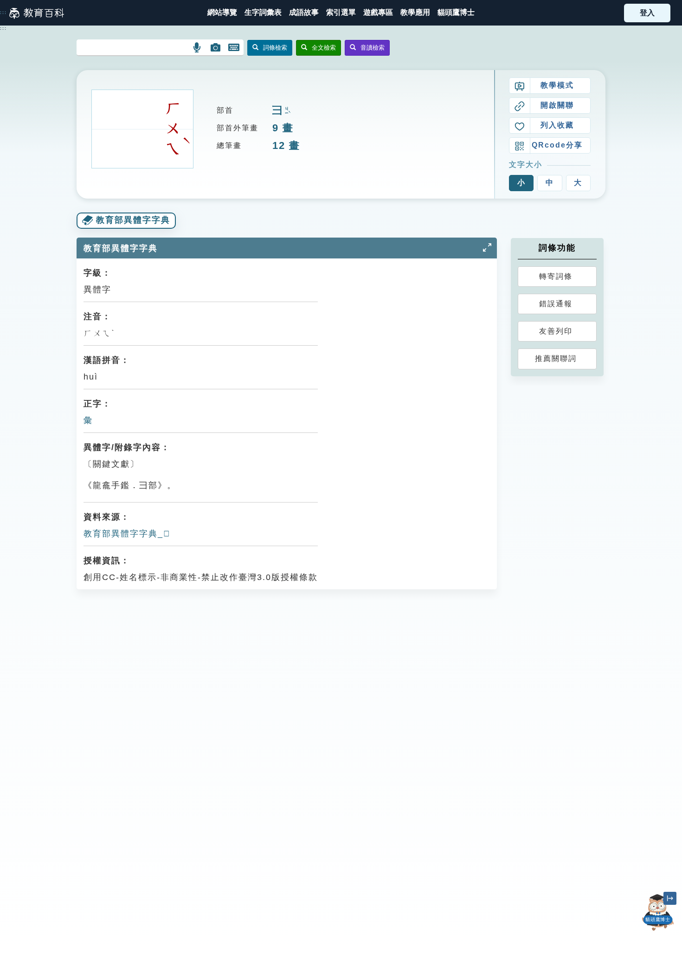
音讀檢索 (372, 47)
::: (3, 12)
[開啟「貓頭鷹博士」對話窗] (658, 912)
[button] (341, 13)
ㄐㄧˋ (287, 111)
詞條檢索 (275, 47)
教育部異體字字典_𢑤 (127, 533)
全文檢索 (324, 47)
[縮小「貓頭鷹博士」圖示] (669, 898)
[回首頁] (36, 13)
